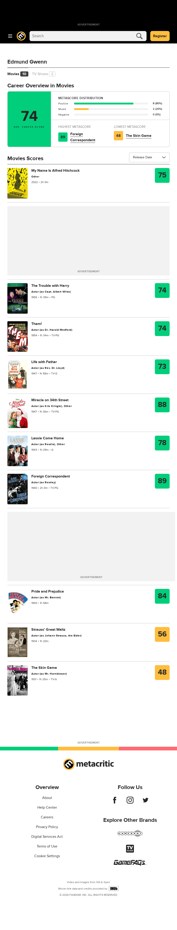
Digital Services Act (47, 836)
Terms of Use (47, 846)
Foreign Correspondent (82, 137)
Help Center (47, 807)
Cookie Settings (47, 856)
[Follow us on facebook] (115, 802)
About (47, 797)
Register (160, 36)
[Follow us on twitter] (146, 802)
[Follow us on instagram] (130, 802)
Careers (47, 817)
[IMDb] (114, 888)
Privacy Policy (47, 827)
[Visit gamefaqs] (130, 864)
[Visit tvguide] (130, 851)
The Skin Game (138, 135)
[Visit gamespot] (130, 836)
